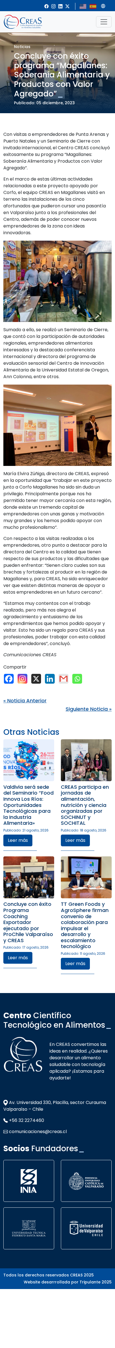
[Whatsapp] (78, 679)
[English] (83, 6)
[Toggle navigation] (104, 21)
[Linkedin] (51, 679)
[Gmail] (65, 679)
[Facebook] (10, 679)
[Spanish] (93, 6)
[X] (37, 679)
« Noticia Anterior (25, 700)
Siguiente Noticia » (89, 708)
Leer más (18, 840)
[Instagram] (24, 679)
